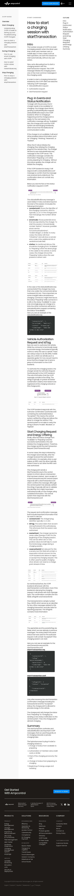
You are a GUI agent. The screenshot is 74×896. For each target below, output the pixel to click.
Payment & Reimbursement (9, 832)
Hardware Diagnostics (8, 845)
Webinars (42, 826)
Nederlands (26, 885)
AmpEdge (7, 854)
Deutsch (12, 885)
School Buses (26, 862)
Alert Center (8, 842)
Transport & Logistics (26, 849)
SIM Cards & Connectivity (9, 836)
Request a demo (61, 791)
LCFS (6, 867)
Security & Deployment (8, 870)
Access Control (27, 830)
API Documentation (45, 833)
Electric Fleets (26, 846)
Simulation (8, 865)
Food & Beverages (28, 854)
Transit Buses (26, 852)
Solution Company (28, 857)
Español (19, 885)
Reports (41, 828)
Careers (59, 826)
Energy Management (9, 824)
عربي (32, 885)
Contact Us (60, 831)
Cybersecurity (26, 832)
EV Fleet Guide (44, 840)
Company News (61, 824)
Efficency (25, 824)
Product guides (44, 831)
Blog (40, 824)
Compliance (26, 835)
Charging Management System (9, 850)
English (6, 885)
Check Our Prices (50, 3)
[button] (63, 3)
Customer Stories (62, 843)
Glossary (42, 836)
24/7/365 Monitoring (8, 861)
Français (37, 885)
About (58, 828)
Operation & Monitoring (26, 827)
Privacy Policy (60, 833)
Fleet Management (10, 840)
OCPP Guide (43, 838)
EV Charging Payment (26, 838)
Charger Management (9, 828)
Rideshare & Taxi (27, 859)
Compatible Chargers (43, 843)
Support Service (61, 845)
